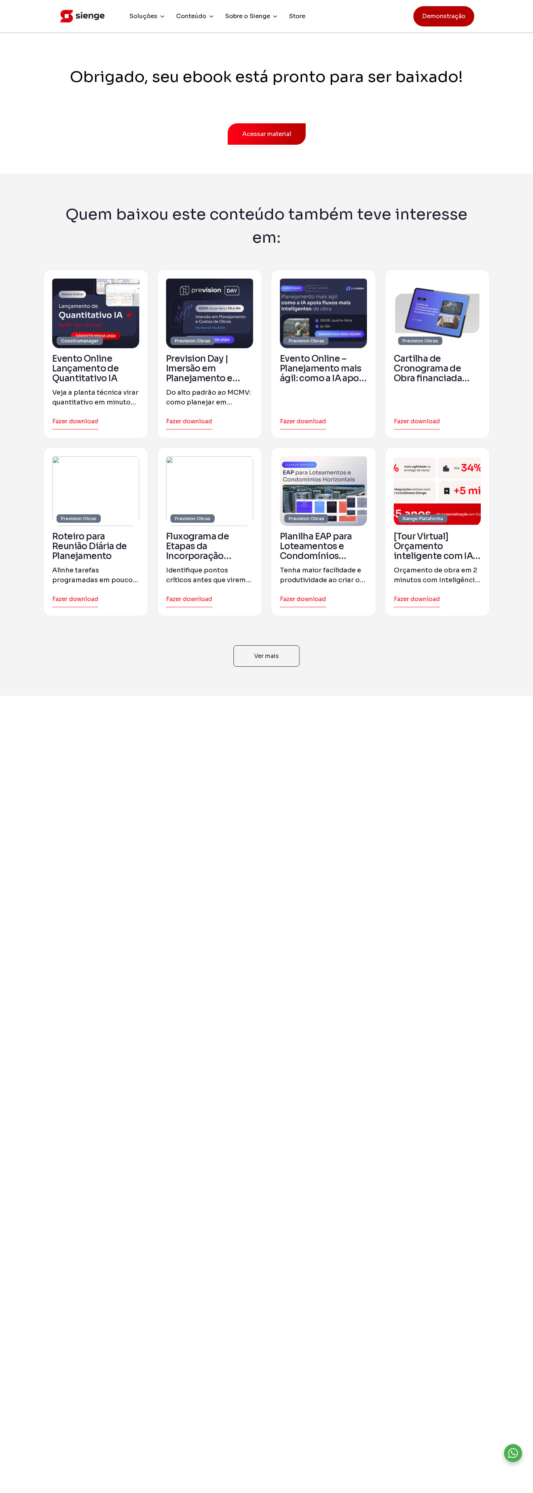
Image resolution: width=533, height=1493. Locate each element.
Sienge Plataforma (422, 518)
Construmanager (80, 341)
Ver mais (266, 656)
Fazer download (75, 421)
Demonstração (444, 16)
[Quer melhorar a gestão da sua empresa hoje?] (513, 1453)
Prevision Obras (192, 341)
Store (297, 16)
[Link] (95, 313)
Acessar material (266, 134)
